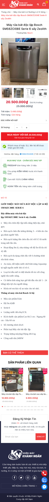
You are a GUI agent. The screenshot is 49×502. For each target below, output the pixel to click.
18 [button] (18, 409)
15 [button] (8, 409)
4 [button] (11, 406)
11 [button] (35, 406)
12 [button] (39, 406)
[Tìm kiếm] (38, 5)
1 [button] (2, 406)
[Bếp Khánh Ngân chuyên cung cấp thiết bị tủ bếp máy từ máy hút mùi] (21, 4)
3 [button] (8, 406)
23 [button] (35, 409)
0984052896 (27, 154)
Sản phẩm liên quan (24, 362)
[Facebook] (14, 477)
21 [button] (28, 409)
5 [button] (15, 406)
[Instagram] (27, 477)
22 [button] (31, 409)
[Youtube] (34, 477)
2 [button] (5, 406)
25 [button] (42, 409)
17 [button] (14, 409)
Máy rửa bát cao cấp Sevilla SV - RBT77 (36, 394)
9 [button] (28, 406)
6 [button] (18, 406)
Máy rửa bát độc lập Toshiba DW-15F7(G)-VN (12, 394)
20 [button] (25, 409)
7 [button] (22, 406)
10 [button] (32, 406)
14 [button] (45, 406)
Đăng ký (41, 437)
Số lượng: (5, 127)
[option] (24, 61)
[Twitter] (21, 477)
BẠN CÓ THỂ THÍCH (13, 352)
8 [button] (25, 406)
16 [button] (11, 409)
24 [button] (38, 409)
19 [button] (21, 409)
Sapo (30, 499)
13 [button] (42, 406)
